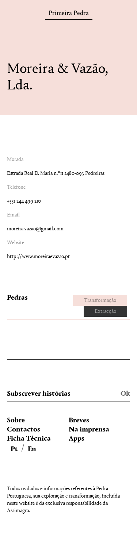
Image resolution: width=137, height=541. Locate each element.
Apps (76, 438)
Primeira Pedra (69, 14)
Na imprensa (89, 429)
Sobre (16, 420)
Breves (79, 420)
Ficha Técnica (29, 438)
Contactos (23, 429)
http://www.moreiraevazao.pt (38, 257)
